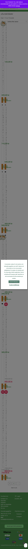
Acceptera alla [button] (14, 281)
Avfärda (18, 6)
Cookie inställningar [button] (14, 284)
